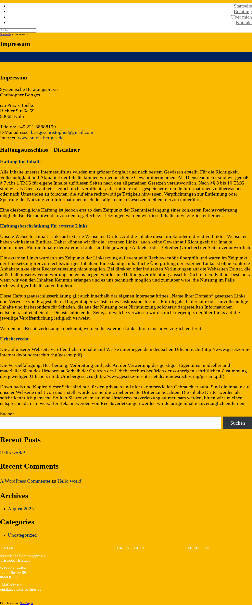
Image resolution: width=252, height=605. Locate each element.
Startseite (243, 5)
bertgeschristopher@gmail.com (62, 132)
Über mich (241, 17)
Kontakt (244, 22)
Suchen (7, 413)
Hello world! (12, 452)
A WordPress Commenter (25, 481)
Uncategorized (22, 535)
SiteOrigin (26, 603)
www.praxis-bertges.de (40, 137)
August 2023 (21, 508)
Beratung (243, 11)
